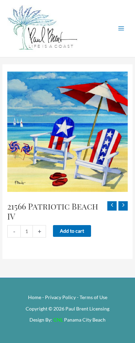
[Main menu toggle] (121, 28)
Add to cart (72, 231)
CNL (58, 320)
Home (34, 297)
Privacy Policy (60, 297)
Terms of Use (93, 297)
